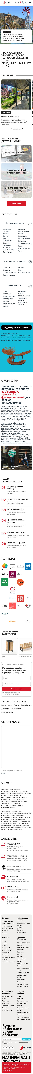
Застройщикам (26, 705)
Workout (21, 267)
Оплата (19, 925)
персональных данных (11, 694)
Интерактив (22, 236)
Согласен (6, 1070)
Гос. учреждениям (19, 701)
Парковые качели (9, 304)
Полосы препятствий (7, 239)
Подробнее (12, 1068)
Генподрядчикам (7, 712)
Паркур (20, 270)
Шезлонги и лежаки (22, 304)
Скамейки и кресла (22, 292)
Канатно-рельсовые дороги (9, 248)
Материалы (6, 952)
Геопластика (7, 252)
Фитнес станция (24, 272)
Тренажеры (7, 267)
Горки (20, 246)
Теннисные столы (9, 272)
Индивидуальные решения (16, 327)
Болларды (7, 294)
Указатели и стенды (22, 299)
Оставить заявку (16, 203)
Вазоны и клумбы (9, 296)
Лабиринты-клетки (24, 243)
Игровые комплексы (7, 244)
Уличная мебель (7, 921)
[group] (16, 102)
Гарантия (20, 930)
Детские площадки (8, 923)
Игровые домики (24, 238)
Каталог (4, 933)
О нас (4, 941)
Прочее (20, 251)
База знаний (6, 948)
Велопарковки (8, 299)
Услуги (4, 943)
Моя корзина (21, 932)
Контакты (5, 955)
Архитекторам (7, 950)
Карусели (21, 229)
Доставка (20, 927)
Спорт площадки (7, 926)
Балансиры (22, 241)
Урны (5, 291)
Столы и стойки (24, 296)
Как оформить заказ (23, 923)
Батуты (5, 236)
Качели (5, 234)
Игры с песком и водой (24, 233)
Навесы (6, 301)
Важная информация (8, 957)
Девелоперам (6, 701)
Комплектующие (24, 248)
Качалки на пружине (7, 230)
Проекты (5, 945)
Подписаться (26, 1039)
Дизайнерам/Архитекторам (11, 709)
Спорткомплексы (22, 984)
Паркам (16, 705)
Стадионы (6, 270)
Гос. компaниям (6, 705)
